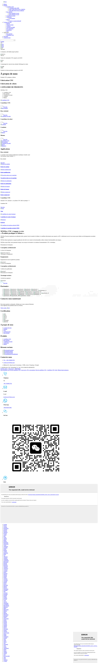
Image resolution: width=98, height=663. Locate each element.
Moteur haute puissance (63, 370)
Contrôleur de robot (10, 15)
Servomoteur (12, 18)
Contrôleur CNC (10, 6)
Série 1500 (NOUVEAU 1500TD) (17, 9)
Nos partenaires (9, 28)
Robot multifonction (5, 172)
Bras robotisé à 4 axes (14, 13)
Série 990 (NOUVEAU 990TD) (16, 10)
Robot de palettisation (6, 183)
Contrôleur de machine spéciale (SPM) (10, 228)
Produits (5, 5)
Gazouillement (14, 354)
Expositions (9, 30)
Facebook (11, 350)
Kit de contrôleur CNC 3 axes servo (18, 370)
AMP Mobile (18, 368)
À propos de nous (7, 22)
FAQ (7, 31)
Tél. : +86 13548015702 (9, 360)
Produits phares (4, 368)
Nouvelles (5, 36)
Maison (5, 4)
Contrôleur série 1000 (14, 8)
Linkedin (11, 351)
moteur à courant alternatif (15, 21)
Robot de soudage (5, 166)
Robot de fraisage (5, 189)
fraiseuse (3, 222)
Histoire (8, 23)
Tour (2, 211)
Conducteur (9, 17)
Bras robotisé (9, 12)
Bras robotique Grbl (5, 370)
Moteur (8, 19)
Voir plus (5, 107)
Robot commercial (5, 194)
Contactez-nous (6, 37)
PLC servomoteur (31, 370)
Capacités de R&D (10, 27)
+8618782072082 (7, 407)
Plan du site (11, 368)
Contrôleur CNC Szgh (52, 370)
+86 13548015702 (7, 383)
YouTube (11, 352)
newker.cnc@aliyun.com (9, 362)
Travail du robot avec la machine (9, 178)
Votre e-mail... (4, 308)
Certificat (8, 26)
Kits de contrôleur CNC (41, 370)
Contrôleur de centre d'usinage (8, 217)
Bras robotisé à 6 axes (14, 14)
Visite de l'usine (9, 24)
